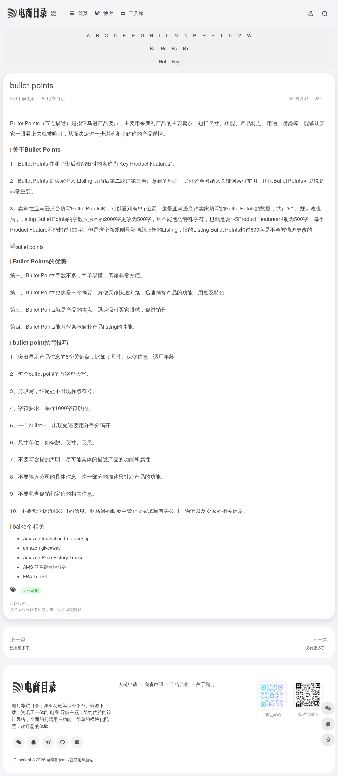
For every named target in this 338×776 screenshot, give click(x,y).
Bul (162, 61)
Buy (175, 61)
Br (163, 48)
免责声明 (154, 684)
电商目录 (55, 98)
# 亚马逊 (31, 590)
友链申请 (128, 684)
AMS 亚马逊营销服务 (45, 567)
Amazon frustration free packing (56, 538)
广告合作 (179, 684)
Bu (185, 48)
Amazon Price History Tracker (54, 557)
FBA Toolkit (35, 576)
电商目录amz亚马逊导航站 (69, 759)
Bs (174, 48)
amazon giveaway (42, 547)
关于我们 (205, 684)
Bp (152, 48)
